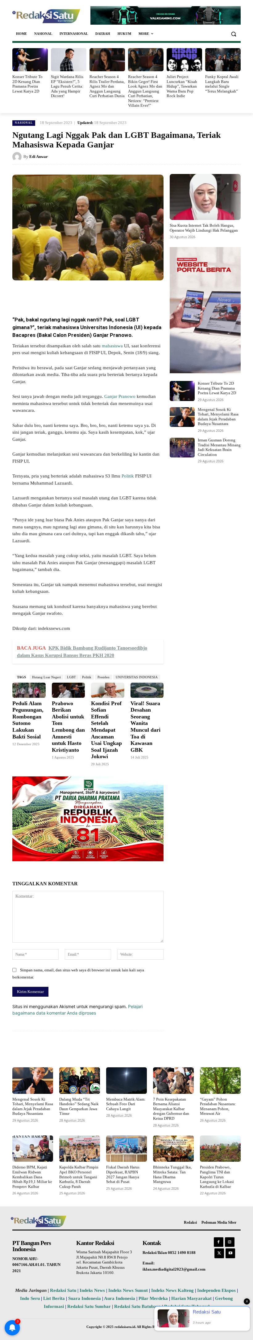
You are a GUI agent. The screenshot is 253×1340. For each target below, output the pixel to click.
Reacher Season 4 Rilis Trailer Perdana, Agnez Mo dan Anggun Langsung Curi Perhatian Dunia (107, 86)
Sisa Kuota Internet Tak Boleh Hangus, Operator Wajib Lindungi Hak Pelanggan (204, 228)
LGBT (71, 677)
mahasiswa (112, 345)
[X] (71, 294)
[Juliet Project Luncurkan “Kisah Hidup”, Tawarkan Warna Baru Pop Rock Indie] (184, 59)
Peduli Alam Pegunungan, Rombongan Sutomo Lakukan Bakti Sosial (28, 720)
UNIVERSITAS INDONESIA (137, 677)
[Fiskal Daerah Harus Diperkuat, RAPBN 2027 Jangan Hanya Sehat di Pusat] (126, 1148)
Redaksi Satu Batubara (137, 1306)
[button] (233, 34)
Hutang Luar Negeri (46, 677)
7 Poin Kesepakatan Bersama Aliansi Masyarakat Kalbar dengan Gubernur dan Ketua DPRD (171, 1109)
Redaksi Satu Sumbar (89, 1306)
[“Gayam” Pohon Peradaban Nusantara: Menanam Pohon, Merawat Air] (220, 1080)
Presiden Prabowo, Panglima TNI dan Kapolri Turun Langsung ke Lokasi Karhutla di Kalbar (217, 1177)
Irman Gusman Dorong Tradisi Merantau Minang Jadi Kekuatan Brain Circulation (219, 447)
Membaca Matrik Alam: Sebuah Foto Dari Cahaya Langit (126, 1104)
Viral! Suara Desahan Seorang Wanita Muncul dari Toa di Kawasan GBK (145, 726)
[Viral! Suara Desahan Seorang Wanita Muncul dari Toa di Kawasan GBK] (147, 690)
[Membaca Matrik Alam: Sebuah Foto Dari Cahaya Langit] (126, 1080)
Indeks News (92, 1290)
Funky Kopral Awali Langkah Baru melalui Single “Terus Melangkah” (221, 83)
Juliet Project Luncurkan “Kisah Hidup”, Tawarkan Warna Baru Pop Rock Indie (182, 86)
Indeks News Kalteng (172, 1290)
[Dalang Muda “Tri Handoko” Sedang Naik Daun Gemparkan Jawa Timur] (79, 1080)
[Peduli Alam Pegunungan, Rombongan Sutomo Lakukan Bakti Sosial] (29, 690)
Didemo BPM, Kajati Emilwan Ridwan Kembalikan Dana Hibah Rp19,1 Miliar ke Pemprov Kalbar (32, 1177)
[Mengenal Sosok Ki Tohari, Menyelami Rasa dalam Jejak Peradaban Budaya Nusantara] (182, 417)
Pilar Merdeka (153, 1298)
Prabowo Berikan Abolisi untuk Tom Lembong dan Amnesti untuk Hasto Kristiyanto (68, 726)
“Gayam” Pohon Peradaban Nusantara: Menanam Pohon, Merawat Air (218, 1106)
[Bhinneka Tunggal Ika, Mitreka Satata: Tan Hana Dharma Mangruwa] (173, 1148)
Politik (128, 476)
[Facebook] (57, 294)
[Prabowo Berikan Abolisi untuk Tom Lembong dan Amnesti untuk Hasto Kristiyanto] (68, 690)
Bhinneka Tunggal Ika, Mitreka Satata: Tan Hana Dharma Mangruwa (172, 1174)
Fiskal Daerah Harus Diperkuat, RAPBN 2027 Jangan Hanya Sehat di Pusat (122, 1174)
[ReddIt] (114, 294)
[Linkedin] (100, 294)
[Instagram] (229, 1242)
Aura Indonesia (119, 1298)
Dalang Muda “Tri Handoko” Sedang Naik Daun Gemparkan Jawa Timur (79, 1106)
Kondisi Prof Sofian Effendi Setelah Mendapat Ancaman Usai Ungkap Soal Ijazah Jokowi (106, 730)
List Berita (54, 1298)
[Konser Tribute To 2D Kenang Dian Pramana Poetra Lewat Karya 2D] (30, 59)
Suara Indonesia (84, 1298)
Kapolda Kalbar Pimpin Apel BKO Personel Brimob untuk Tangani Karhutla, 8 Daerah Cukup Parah (78, 1177)
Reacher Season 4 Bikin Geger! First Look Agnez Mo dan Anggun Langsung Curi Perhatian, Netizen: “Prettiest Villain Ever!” (145, 91)
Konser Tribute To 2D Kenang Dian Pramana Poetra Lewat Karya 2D (27, 83)
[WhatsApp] (86, 294)
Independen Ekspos (216, 1290)
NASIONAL (24, 122)
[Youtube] (230, 1253)
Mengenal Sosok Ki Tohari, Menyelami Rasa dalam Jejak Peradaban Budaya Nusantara (218, 416)
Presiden (103, 677)
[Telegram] (128, 294)
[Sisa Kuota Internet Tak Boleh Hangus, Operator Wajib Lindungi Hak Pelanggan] (205, 197)
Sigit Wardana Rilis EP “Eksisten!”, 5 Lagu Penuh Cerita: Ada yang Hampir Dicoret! (67, 86)
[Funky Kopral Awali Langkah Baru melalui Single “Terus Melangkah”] (223, 59)
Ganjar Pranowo (119, 396)
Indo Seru (30, 1298)
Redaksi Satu (63, 1290)
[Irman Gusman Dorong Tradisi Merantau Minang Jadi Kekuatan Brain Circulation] (182, 447)
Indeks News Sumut (128, 1290)
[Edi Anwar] (17, 156)
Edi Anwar (38, 156)
